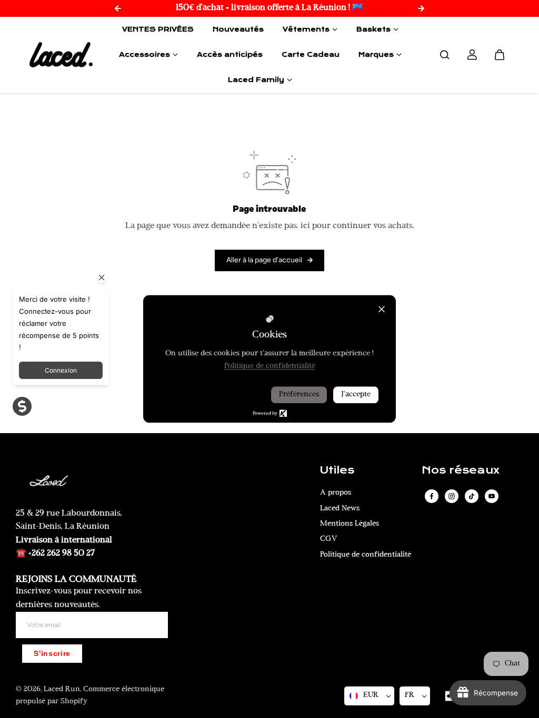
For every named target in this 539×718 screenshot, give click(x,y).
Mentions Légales (349, 524)
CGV (328, 539)
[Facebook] (432, 496)
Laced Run (62, 689)
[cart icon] (500, 55)
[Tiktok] (472, 496)
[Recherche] (445, 55)
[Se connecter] (472, 55)
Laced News (340, 508)
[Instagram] (452, 496)
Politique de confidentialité (365, 555)
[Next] (421, 8)
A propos (335, 493)
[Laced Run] (61, 55)
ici (305, 226)
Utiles (337, 470)
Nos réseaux (461, 470)
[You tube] (492, 496)
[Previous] (118, 8)
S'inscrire (52, 654)
